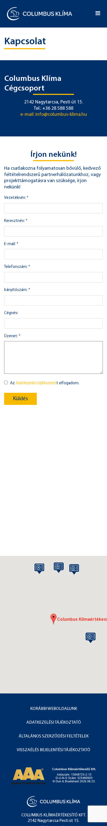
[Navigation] (97, 14)
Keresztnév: (15, 221)
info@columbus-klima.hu (61, 114)
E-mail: (11, 244)
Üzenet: (12, 336)
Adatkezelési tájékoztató (36, 383)
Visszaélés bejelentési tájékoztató (53, 750)
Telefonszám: (17, 267)
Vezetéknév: (16, 198)
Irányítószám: (17, 290)
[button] (53, 619)
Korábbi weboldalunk (53, 709)
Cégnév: (11, 313)
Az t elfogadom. (44, 383)
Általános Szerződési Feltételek (54, 736)
